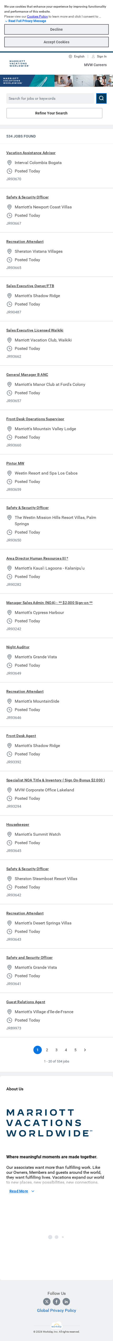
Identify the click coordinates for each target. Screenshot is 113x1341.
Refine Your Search (51, 113)
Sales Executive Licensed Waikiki (35, 330)
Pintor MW (15, 463)
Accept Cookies (56, 42)
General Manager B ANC (27, 374)
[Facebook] (56, 1301)
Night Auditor (17, 647)
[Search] (101, 98)
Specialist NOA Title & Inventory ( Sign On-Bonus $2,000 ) (55, 780)
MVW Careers (95, 65)
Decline (56, 29)
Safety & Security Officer (27, 197)
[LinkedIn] (66, 1301)
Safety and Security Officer (29, 957)
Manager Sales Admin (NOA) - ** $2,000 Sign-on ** (49, 603)
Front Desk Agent (21, 736)
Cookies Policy (37, 16)
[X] (46, 1301)
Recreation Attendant (25, 241)
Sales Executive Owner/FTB (30, 286)
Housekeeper (17, 824)
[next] (85, 1050)
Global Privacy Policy (56, 1310)
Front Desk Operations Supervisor (35, 419)
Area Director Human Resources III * (37, 558)
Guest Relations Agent (25, 1002)
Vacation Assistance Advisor (30, 153)
